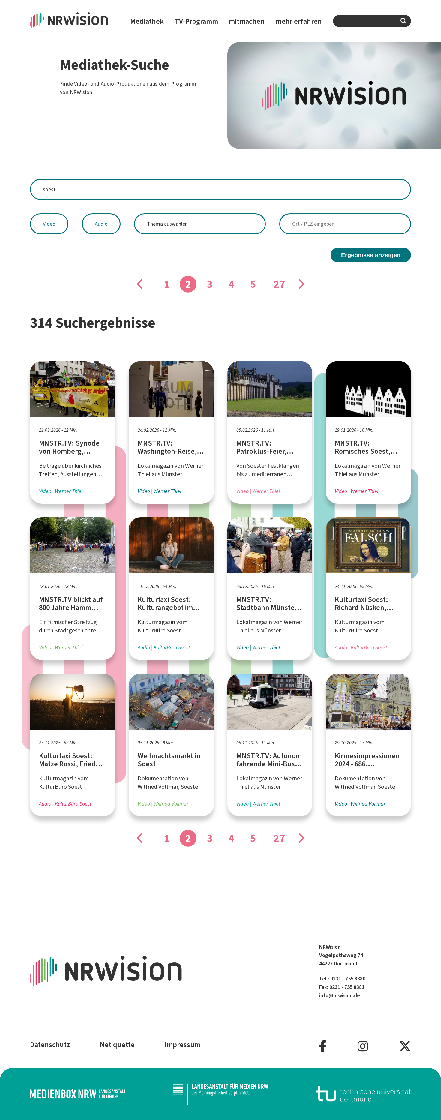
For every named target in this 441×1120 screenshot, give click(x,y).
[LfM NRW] (220, 1094)
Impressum (182, 1044)
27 (279, 284)
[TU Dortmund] (363, 1094)
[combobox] (372, 21)
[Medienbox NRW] (77, 1094)
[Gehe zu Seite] (140, 284)
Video (49, 223)
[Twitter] (405, 1047)
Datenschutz (50, 1044)
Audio (101, 223)
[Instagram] (363, 1047)
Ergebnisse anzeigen (370, 255)
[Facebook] (323, 1047)
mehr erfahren (299, 21)
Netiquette (117, 1044)
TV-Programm (196, 21)
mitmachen (247, 21)
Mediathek (147, 21)
